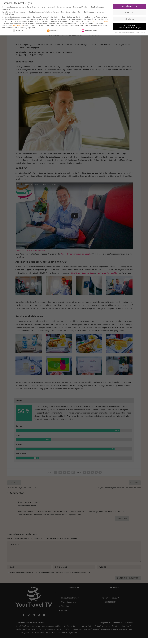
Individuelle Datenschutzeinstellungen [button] (129, 26)
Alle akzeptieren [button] (129, 6)
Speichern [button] (129, 12)
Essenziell (19, 30)
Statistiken (54, 30)
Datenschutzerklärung (100, 21)
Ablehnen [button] (129, 19)
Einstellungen (18, 25)
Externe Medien (91, 30)
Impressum (141, 32)
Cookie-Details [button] (119, 32)
